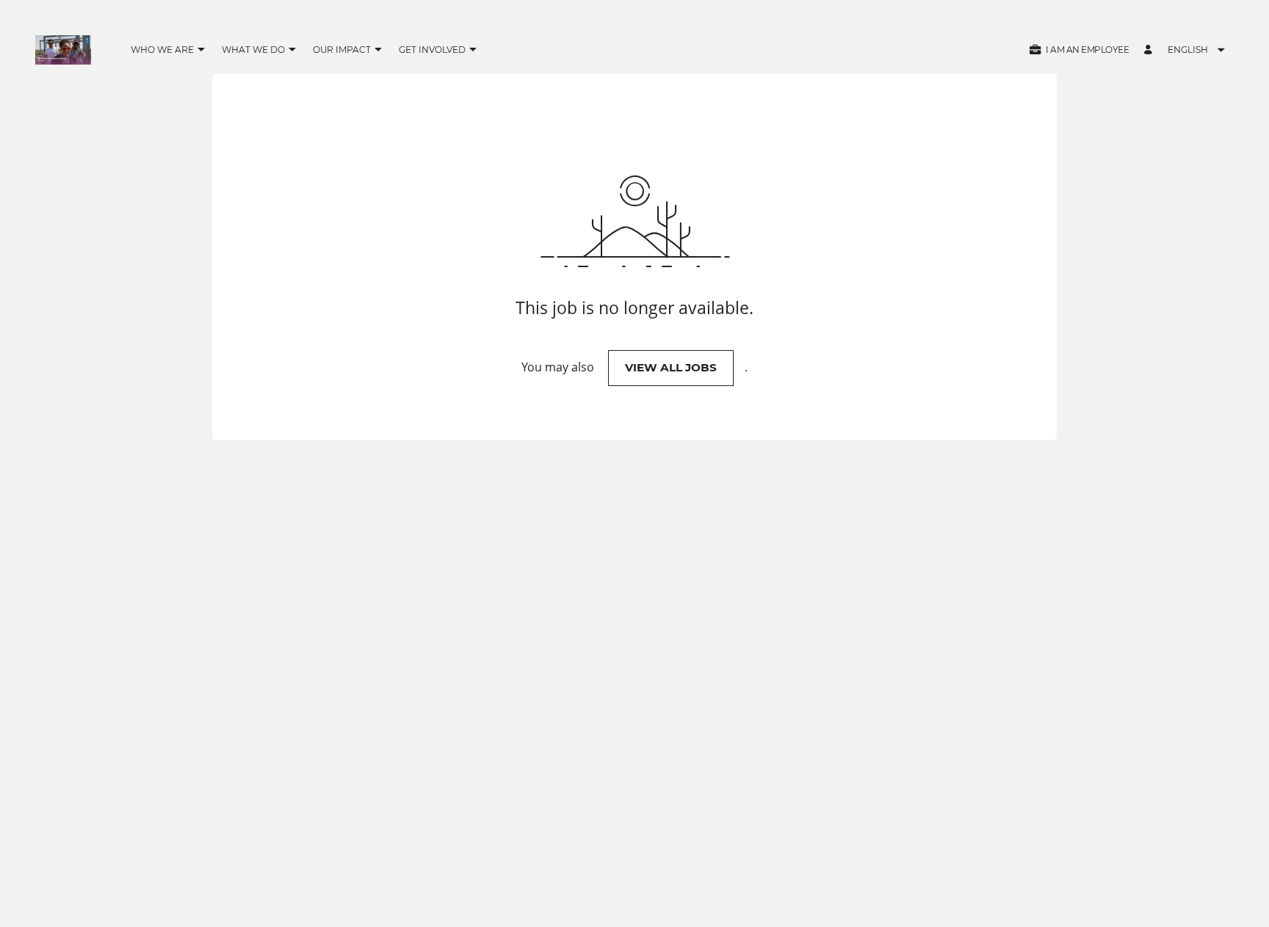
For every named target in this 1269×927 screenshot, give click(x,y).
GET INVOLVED (432, 49)
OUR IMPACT (342, 49)
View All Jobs (671, 367)
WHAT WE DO (253, 49)
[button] (201, 50)
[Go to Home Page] (63, 50)
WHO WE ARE (162, 49)
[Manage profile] (1150, 50)
